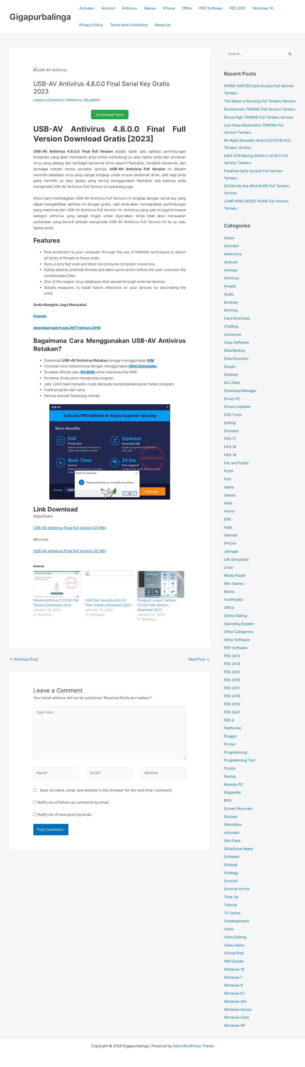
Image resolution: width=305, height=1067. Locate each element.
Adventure (233, 254)
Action (229, 238)
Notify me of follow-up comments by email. (73, 802)
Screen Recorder (238, 808)
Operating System (239, 623)
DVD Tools (233, 414)
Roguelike (232, 792)
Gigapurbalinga (40, 17)
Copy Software (236, 342)
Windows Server (238, 1009)
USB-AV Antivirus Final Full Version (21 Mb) (69, 528)
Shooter (231, 816)
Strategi (230, 864)
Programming (235, 752)
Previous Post (24, 659)
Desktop (231, 374)
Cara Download (237, 318)
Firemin (39, 316)
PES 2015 (232, 672)
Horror (229, 511)
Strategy (231, 873)
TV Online (232, 913)
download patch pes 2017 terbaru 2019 (67, 328)
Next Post (198, 659)
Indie (228, 527)
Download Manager (240, 390)
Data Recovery (236, 358)
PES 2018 (232, 696)
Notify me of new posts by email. (64, 814)
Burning (230, 310)
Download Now (110, 114)
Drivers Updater (237, 406)
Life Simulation (236, 559)
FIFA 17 (230, 438)
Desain (230, 366)
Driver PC (232, 398)
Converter (232, 334)
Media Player (235, 575)
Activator (86, 8)
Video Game (234, 945)
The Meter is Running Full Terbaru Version (259, 101)
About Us (162, 25)
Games (150, 8)
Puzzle (229, 768)
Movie (229, 591)
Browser (231, 302)
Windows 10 (263, 8)
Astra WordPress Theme (193, 1046)
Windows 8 (233, 985)
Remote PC (233, 784)
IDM (227, 519)
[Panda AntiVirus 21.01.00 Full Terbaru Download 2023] (57, 584)
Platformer (233, 728)
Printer (230, 744)
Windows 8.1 (234, 993)
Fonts (228, 471)
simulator (232, 832)
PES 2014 (232, 663)
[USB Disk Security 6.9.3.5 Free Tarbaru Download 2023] (108, 584)
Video (229, 929)
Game (229, 487)
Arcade (230, 286)
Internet (230, 535)
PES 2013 (232, 656)
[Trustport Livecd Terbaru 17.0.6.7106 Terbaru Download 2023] (160, 584)
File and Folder (236, 463)
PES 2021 (238, 8)
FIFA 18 (230, 447)
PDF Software (211, 8)
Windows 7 (233, 977)
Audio (229, 294)
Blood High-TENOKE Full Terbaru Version (258, 117)
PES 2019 (232, 704)
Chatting (231, 326)
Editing (230, 423)
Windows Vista (236, 1017)
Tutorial (230, 905)
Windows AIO (235, 1001)
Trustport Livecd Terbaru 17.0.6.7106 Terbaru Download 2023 (156, 605)
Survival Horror (237, 889)
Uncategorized (236, 921)
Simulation (233, 824)
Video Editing (235, 937)
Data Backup (234, 350)
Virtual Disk (234, 953)
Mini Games (234, 583)
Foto (227, 479)
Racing (229, 776)
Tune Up (231, 897)
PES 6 (229, 720)
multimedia (233, 599)
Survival (231, 881)
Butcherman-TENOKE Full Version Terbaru (259, 109)
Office (187, 8)
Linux (228, 567)
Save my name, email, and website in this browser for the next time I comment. (106, 790)
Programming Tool (239, 760)
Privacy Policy (91, 25)
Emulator (231, 431)
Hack (228, 503)
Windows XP (234, 1025)
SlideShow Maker (239, 849)
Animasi (230, 270)
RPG (227, 800)
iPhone (169, 8)
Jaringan (231, 551)
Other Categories (238, 631)
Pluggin (230, 736)
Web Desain (234, 961)
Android (108, 8)
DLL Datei (232, 382)
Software (231, 856)
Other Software (237, 639)
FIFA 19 (230, 455)
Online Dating (235, 615)
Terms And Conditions (129, 25)
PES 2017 (232, 688)
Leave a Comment (48, 100)
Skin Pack (232, 840)
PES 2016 (232, 680)
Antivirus (129, 8)
